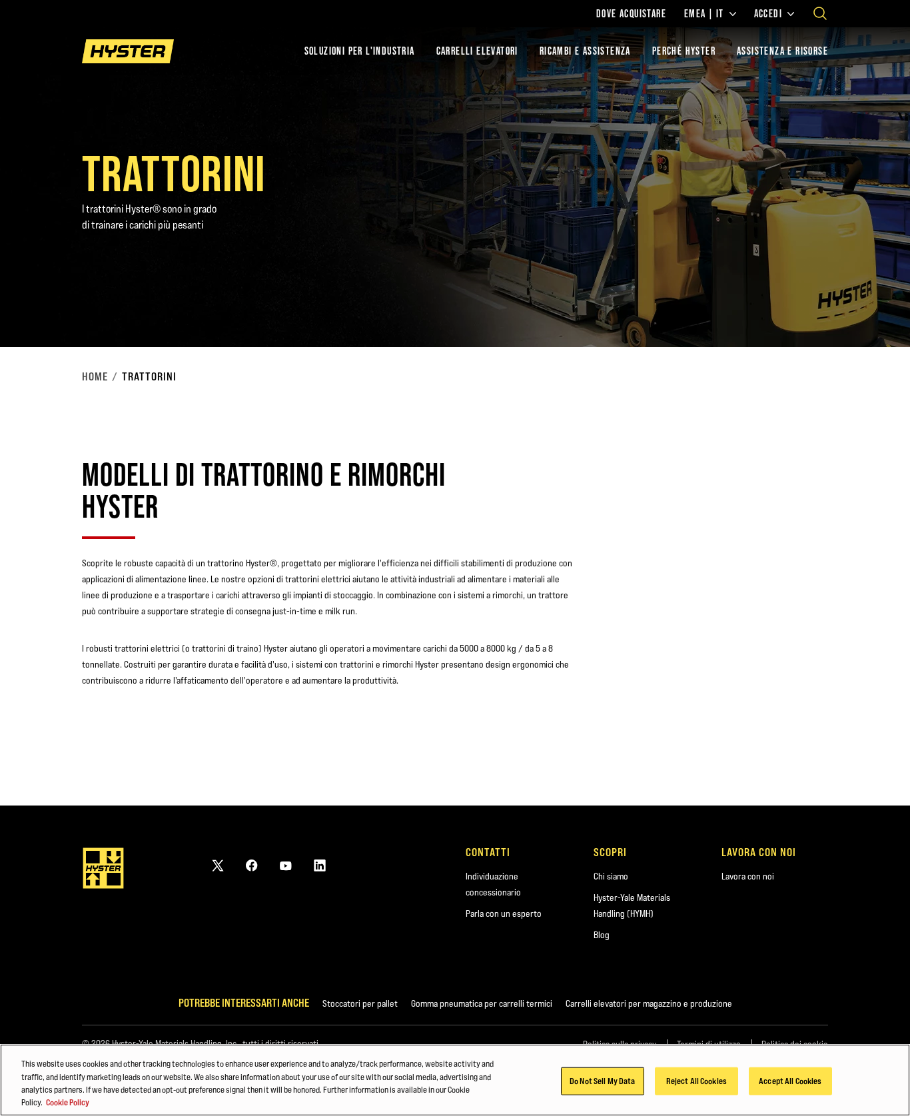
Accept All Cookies (790, 1080)
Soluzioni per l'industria (359, 51)
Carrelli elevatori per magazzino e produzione (649, 1003)
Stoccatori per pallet (360, 1003)
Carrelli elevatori (477, 51)
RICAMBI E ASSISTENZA (585, 51)
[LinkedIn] (320, 865)
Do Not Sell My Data (602, 1080)
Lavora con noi (747, 876)
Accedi (768, 14)
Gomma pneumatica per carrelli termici (481, 1003)
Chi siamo (611, 876)
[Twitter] (218, 865)
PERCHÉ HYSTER (683, 51)
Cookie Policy (67, 1102)
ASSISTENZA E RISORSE (782, 51)
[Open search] (820, 13)
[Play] (869, 306)
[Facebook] (252, 865)
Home (95, 376)
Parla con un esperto (504, 913)
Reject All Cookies (696, 1080)
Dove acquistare (631, 14)
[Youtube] (286, 865)
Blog (602, 934)
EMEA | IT (704, 14)
